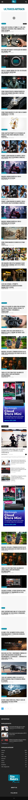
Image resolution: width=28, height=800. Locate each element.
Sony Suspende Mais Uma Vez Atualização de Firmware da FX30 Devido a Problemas (13, 612)
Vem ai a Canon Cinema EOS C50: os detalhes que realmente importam (14, 71)
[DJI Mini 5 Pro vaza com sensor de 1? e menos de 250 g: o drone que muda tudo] (14, 321)
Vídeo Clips (4, 446)
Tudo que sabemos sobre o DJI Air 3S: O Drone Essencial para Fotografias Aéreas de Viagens (13, 679)
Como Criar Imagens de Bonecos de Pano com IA (13, 243)
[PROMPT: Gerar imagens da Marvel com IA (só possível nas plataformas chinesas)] (14, 146)
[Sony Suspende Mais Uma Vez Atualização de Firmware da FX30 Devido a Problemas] (14, 602)
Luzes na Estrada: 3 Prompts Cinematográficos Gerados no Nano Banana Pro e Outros (11, 285)
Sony (3, 608)
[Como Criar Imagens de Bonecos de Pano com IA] (14, 233)
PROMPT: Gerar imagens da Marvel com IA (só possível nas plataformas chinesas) (13, 156)
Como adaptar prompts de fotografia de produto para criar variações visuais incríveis (13, 134)
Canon (4, 67)
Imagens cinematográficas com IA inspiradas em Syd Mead (11, 177)
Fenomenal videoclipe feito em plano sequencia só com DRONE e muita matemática (13, 450)
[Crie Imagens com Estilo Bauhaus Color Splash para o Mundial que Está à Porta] (14, 254)
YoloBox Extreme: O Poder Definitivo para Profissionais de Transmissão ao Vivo (13, 591)
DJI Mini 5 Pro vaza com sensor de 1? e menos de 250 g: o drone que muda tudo (12, 331)
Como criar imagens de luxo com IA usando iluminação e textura (14, 113)
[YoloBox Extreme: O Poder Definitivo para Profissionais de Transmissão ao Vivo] (14, 581)
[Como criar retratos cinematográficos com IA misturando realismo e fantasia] (14, 82)
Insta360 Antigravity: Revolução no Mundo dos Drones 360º (14, 50)
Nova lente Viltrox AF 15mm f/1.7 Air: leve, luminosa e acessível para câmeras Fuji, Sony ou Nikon (13, 29)
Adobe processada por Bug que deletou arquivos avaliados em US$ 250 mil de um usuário (18, 469)
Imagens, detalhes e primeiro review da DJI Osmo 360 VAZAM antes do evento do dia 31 (13, 352)
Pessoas (4, 87)
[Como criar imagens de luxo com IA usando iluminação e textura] (14, 103)
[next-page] (11, 709)
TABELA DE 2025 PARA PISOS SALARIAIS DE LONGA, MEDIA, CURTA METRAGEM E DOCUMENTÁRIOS (12, 374)
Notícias (4, 303)
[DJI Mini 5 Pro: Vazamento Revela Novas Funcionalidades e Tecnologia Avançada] (14, 623)
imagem (4, 152)
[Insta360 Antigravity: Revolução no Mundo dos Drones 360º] (14, 40)
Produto (4, 108)
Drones (4, 46)
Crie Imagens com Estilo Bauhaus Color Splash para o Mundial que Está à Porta (13, 264)
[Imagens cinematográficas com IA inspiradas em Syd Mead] (14, 167)
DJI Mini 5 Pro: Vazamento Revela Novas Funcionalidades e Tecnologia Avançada (13, 633)
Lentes (4, 23)
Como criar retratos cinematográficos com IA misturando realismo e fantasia (13, 92)
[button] (2, 2)
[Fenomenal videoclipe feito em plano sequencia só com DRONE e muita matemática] (14, 438)
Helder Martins (4, 31)
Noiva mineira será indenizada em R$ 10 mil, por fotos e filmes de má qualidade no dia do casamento (18, 461)
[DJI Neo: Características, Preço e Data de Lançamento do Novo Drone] (14, 691)
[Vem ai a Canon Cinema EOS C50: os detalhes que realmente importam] (14, 61)
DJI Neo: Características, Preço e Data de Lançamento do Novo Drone (13, 701)
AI (2, 238)
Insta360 (4, 649)
